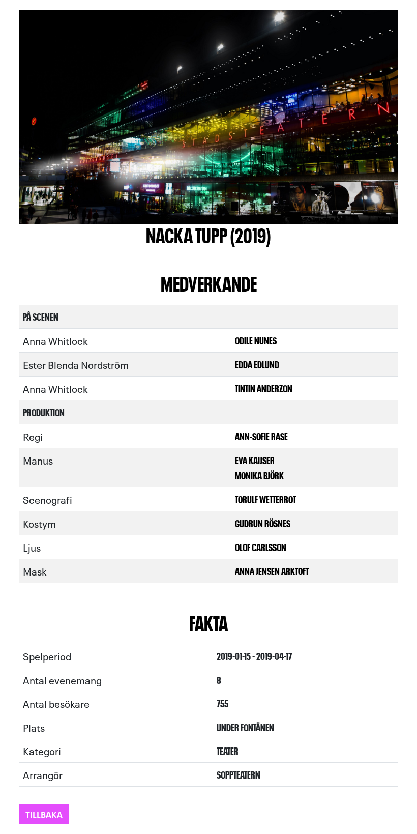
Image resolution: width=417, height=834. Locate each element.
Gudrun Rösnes (262, 522)
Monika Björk (259, 475)
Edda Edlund (257, 364)
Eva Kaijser (255, 459)
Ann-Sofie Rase (261, 435)
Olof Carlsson (260, 546)
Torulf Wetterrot (265, 499)
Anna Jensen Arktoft (272, 570)
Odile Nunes (256, 340)
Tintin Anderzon (263, 388)
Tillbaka (44, 814)
